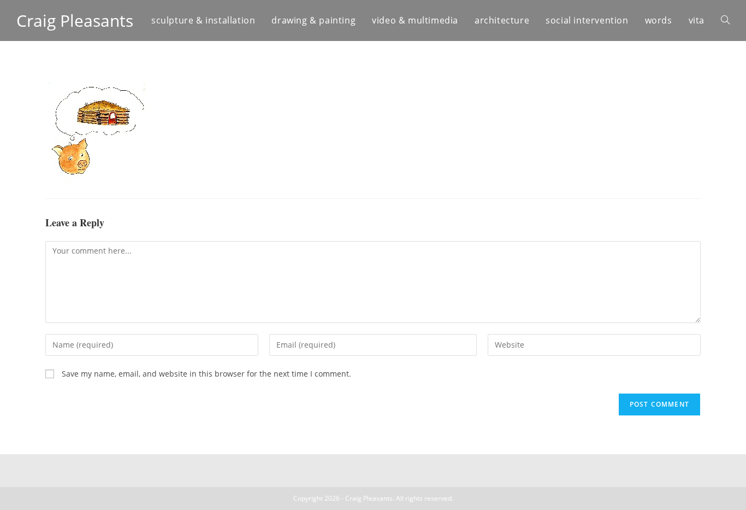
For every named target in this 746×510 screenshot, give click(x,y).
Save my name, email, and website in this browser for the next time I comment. (206, 373)
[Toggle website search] (725, 20)
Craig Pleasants (74, 20)
